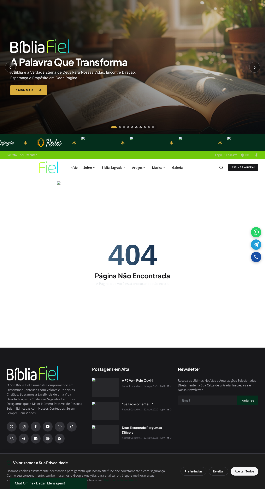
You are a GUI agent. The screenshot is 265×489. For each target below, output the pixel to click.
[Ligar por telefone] (256, 257)
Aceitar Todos (244, 471)
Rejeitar (218, 471)
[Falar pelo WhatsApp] (256, 232)
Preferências (193, 471)
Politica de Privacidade (120, 480)
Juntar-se (165, 272)
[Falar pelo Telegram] (256, 244)
